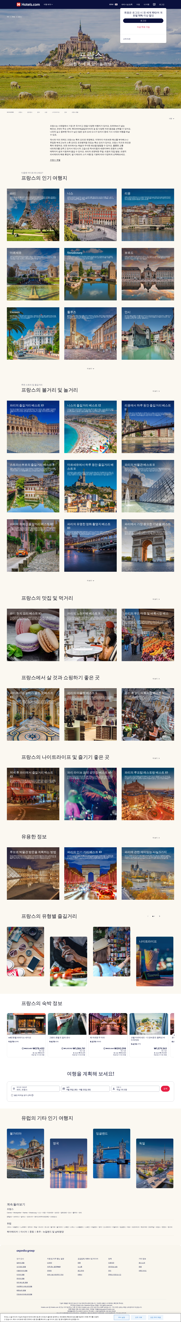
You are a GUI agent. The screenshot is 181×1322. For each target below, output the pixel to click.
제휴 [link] (79, 1263)
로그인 (161, 4)
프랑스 (20, 112)
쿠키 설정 (121, 1317)
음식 (38, 112)
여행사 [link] (80, 1274)
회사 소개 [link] (142, 1263)
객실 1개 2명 (121, 1089)
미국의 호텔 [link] (20, 1274)
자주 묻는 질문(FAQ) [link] (54, 1267)
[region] (90, 1317)
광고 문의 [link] (81, 1271)
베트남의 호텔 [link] (21, 1290)
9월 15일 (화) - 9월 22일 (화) (78, 1089)
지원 (138, 4)
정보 (65, 112)
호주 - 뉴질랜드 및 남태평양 (50, 1231)
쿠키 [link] (109, 1271)
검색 (165, 1088)
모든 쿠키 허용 (155, 1317)
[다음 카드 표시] (174, 1035)
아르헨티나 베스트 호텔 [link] (24, 1286)
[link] (143, 38)
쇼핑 (46, 112)
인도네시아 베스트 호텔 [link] (24, 1294)
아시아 (23, 1231)
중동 (32, 1231)
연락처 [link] (49, 1271)
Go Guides (10, 112)
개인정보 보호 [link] (112, 1267)
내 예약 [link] (49, 1263)
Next (158, 916)
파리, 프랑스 (22, 1089)
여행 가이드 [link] (143, 1271)
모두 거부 (138, 1317)
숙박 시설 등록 (126, 4)
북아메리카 (12, 1231)
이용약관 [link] (111, 1263)
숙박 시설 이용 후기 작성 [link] (55, 1274)
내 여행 (146, 4)
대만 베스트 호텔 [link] (22, 1282)
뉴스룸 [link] (80, 1267)
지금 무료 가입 (143, 27)
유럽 (13, 17)
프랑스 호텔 (75, 112)
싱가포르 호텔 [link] (21, 1267)
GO (8, 17)
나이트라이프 (55, 112)
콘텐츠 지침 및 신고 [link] (114, 1274)
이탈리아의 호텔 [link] (22, 1271)
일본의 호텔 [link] (20, 1263)
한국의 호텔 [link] (20, 1278)
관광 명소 (29, 112)
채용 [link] (140, 1267)
